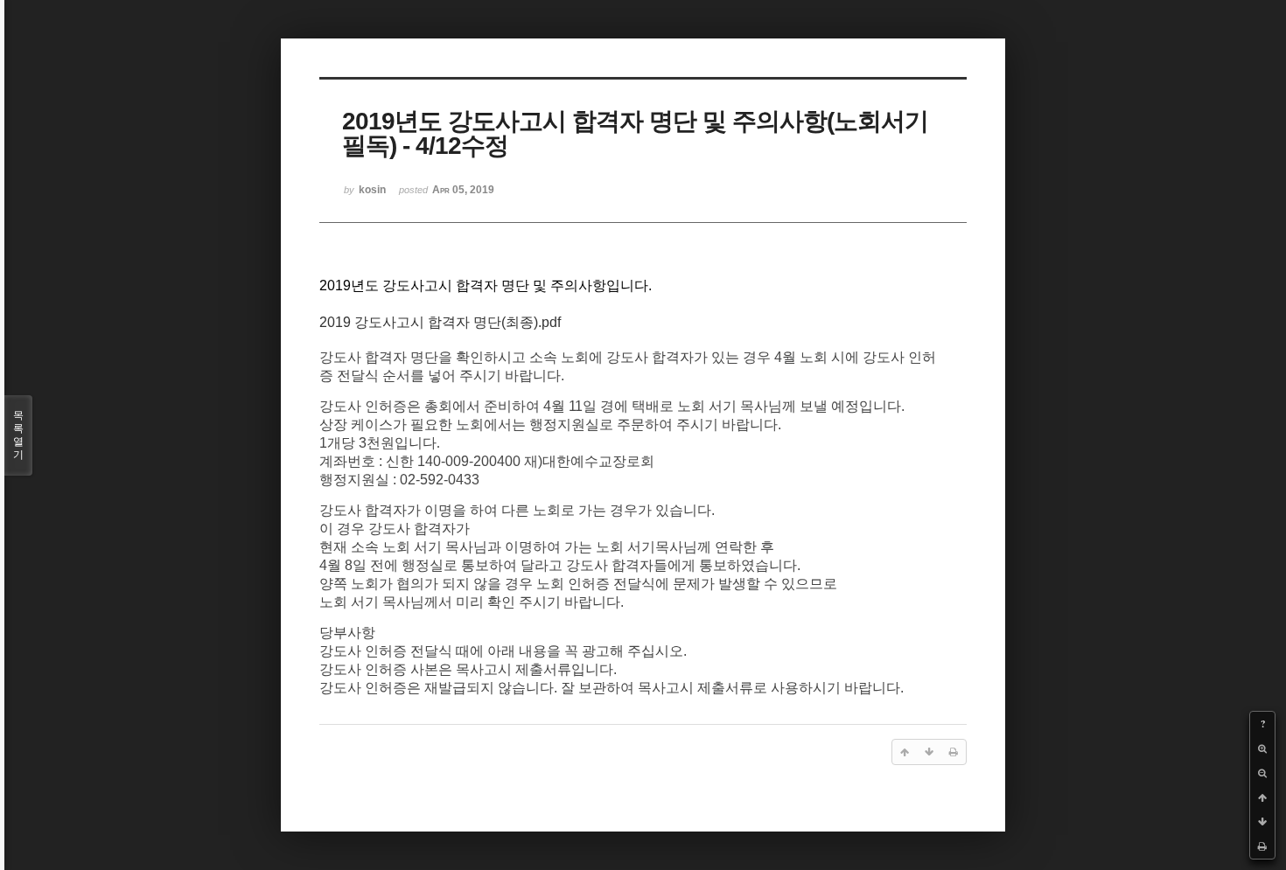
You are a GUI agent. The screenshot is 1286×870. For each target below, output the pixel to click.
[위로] (1262, 797)
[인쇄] (1262, 846)
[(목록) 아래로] (1262, 822)
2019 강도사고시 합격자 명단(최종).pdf (440, 322)
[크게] (1262, 748)
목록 (18, 435)
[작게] (1262, 773)
